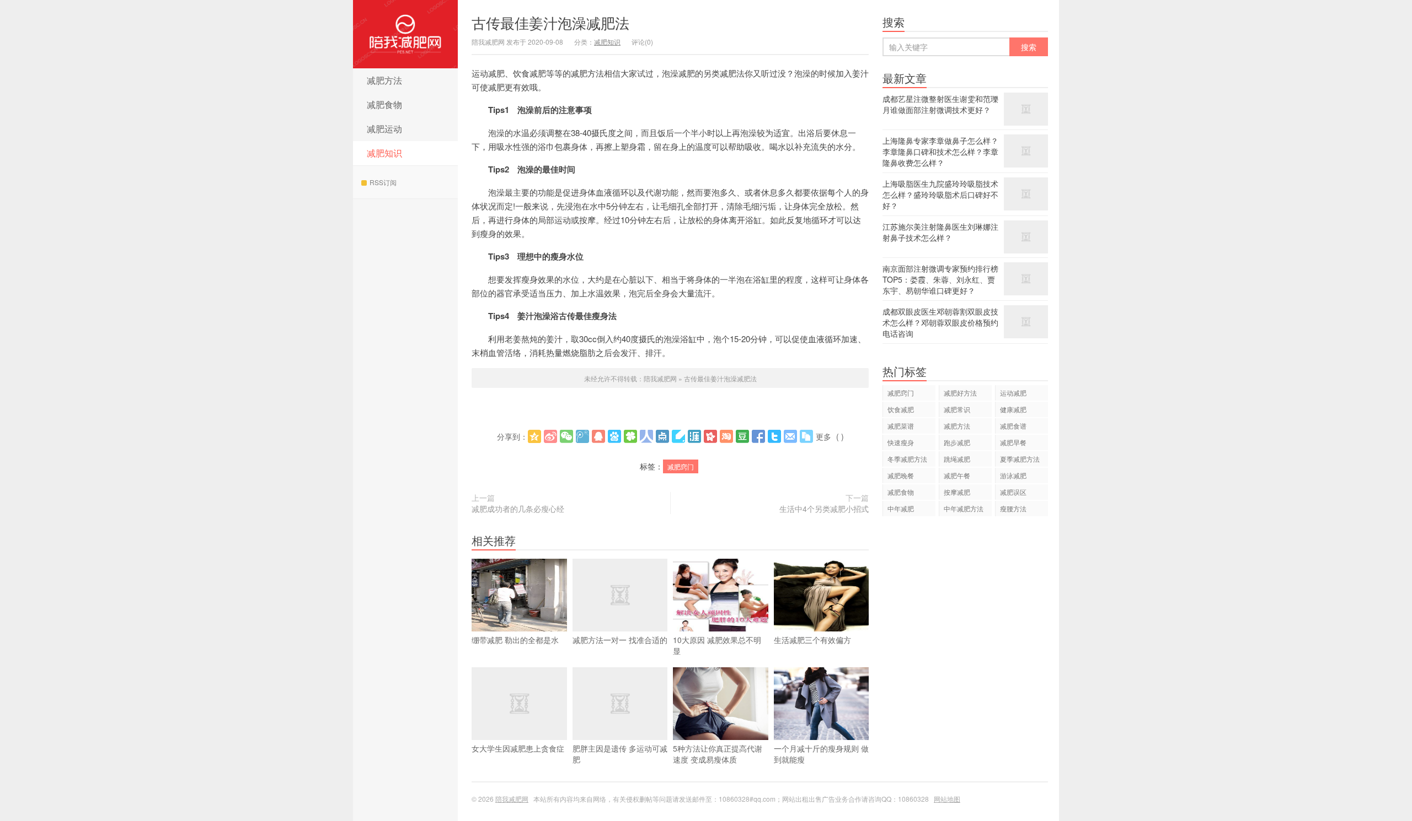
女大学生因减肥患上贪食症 (518, 748)
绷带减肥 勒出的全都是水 (515, 639)
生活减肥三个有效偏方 (812, 639)
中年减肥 (900, 508)
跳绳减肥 (957, 458)
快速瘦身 (900, 442)
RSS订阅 (383, 182)
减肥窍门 (680, 466)
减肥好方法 (960, 392)
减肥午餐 (957, 475)
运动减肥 (1013, 392)
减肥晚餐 (900, 475)
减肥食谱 (1013, 425)
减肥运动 (384, 128)
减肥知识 (384, 153)
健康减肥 (1013, 409)
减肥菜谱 (900, 425)
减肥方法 (384, 80)
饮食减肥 (900, 409)
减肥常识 (957, 409)
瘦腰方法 (1013, 508)
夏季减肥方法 (1020, 458)
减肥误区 (1013, 491)
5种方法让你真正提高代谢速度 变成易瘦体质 (717, 754)
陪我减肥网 (405, 34)
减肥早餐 (1013, 442)
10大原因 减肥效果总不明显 (717, 645)
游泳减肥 (1013, 475)
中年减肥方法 (963, 508)
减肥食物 (384, 104)
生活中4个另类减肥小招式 (824, 508)
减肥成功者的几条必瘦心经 (518, 508)
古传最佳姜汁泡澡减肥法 (550, 22)
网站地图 (947, 798)
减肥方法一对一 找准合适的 (620, 639)
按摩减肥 (957, 491)
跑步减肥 (957, 442)
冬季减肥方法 (907, 458)
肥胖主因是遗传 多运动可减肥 (620, 754)
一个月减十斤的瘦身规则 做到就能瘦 (821, 754)
